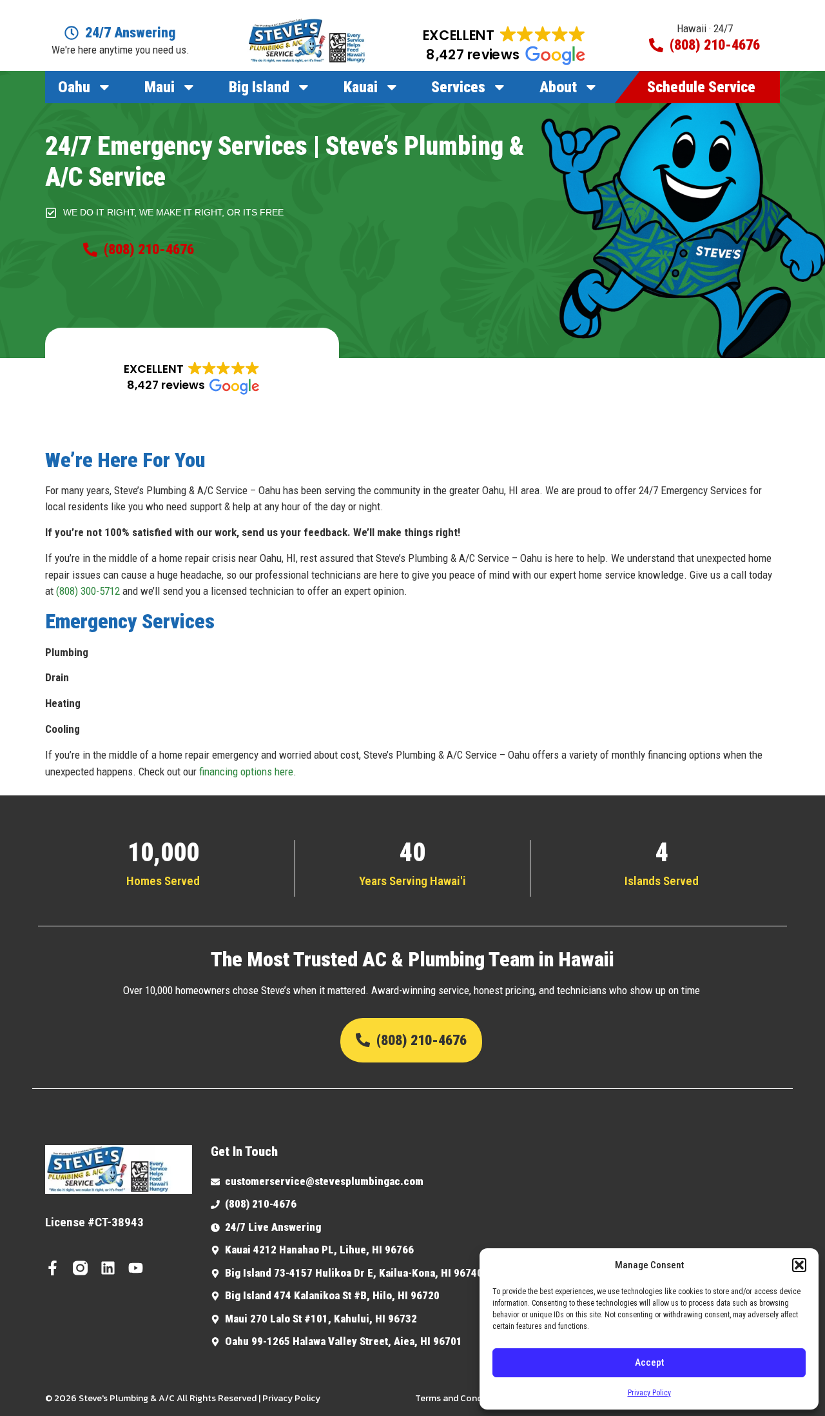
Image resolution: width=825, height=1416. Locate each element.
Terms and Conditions (460, 1398)
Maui (159, 87)
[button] (799, 1265)
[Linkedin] (108, 1268)
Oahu (74, 87)
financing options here (245, 771)
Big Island (259, 87)
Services (458, 87)
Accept (649, 1362)
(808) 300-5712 (88, 590)
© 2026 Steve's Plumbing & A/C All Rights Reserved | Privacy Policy (182, 1398)
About (558, 87)
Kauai (361, 87)
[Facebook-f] (52, 1268)
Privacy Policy (649, 1392)
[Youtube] (135, 1268)
